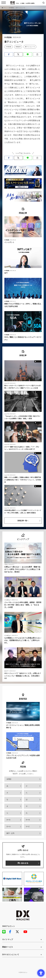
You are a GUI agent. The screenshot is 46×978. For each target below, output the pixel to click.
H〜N (28, 820)
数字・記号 (10, 833)
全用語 (9, 779)
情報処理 (18, 46)
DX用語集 (8, 46)
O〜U (8, 826)
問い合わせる (23, 863)
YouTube (26, 931)
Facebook (12, 931)
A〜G (8, 820)
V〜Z (27, 826)
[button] (8, 54)
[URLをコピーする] (37, 54)
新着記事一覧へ (23, 520)
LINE (5, 931)
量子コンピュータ (30, 46)
